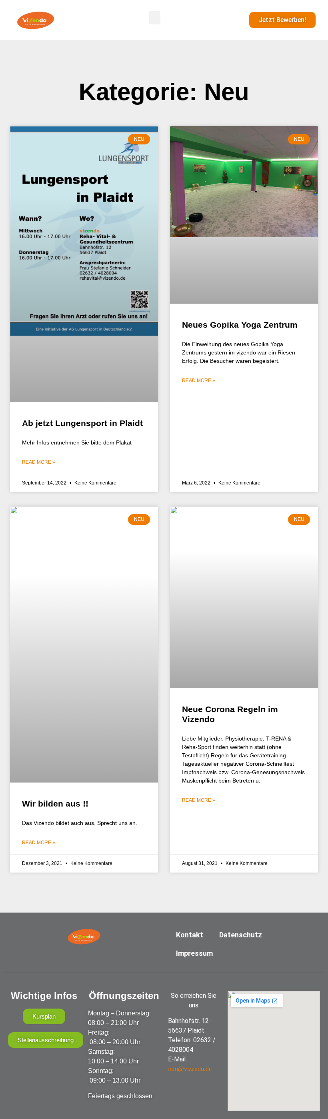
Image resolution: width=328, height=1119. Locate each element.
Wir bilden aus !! (55, 803)
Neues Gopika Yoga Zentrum (240, 324)
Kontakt (189, 935)
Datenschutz (240, 935)
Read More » (38, 462)
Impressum (194, 953)
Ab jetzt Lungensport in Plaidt (82, 423)
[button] (154, 17)
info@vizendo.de (190, 1068)
